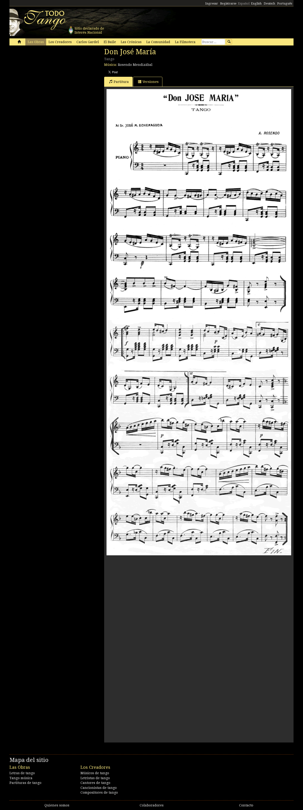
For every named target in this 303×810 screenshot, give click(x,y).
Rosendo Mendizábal (135, 65)
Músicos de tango (94, 773)
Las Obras (36, 42)
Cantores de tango (95, 783)
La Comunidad (158, 42)
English (256, 3)
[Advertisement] (44, 80)
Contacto (246, 805)
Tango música (20, 778)
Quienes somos (57, 805)
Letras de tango (22, 773)
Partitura (121, 82)
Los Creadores (60, 42)
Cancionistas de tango (98, 788)
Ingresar (211, 3)
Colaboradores (152, 805)
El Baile (110, 42)
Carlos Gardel (87, 42)
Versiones (151, 82)
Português (284, 3)
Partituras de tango (25, 783)
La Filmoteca (185, 42)
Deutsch (269, 3)
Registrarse (228, 3)
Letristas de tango (95, 778)
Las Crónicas (131, 42)
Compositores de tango (99, 792)
